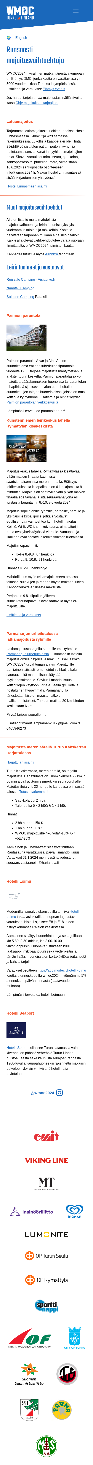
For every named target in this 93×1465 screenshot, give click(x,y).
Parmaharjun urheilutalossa (27, 654)
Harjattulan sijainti (20, 762)
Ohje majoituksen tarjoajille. (37, 103)
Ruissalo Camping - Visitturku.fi (30, 279)
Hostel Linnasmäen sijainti (26, 186)
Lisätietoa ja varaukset (23, 615)
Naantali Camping (20, 288)
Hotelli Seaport (17, 1048)
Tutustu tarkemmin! (33, 792)
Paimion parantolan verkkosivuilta (32, 402)
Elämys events (54, 89)
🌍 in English (16, 38)
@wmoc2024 (42, 1093)
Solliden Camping (20, 297)
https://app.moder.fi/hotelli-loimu (62, 970)
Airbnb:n (52, 254)
